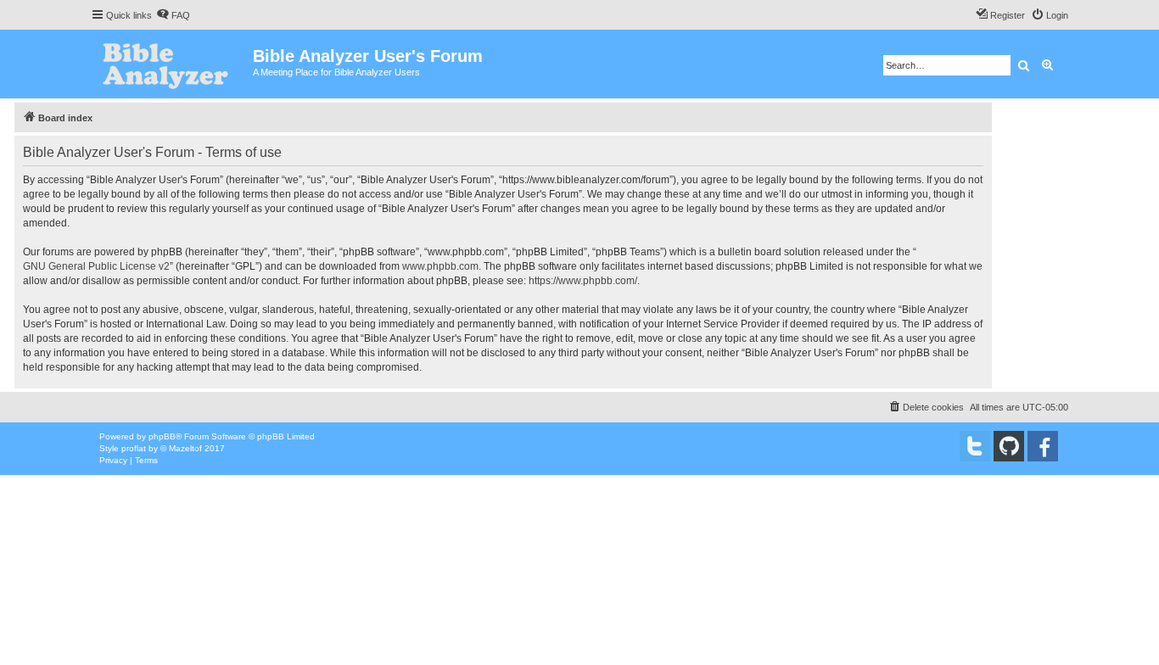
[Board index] (172, 64)
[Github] (1009, 446)
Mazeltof (185, 448)
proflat (133, 448)
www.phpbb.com (440, 266)
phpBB (162, 436)
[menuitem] (173, 15)
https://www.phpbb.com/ (583, 281)
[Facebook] (1042, 446)
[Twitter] (975, 446)
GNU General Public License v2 (96, 266)
